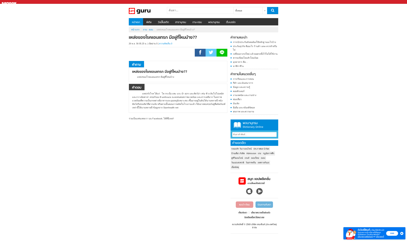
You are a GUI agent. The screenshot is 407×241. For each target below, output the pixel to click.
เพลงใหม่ (255, 158)
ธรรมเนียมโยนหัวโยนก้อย (245, 58)
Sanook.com (9, 2)
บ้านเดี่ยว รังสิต (238, 153)
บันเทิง (236, 103)
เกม (259, 153)
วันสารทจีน (251, 162)
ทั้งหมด (238, 10)
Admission (251, 153)
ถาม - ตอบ (148, 29)
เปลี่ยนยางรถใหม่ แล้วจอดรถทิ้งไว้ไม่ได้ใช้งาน (255, 54)
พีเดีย (149, 22)
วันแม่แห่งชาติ (237, 162)
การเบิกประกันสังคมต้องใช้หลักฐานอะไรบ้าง (254, 42)
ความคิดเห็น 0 (165, 43)
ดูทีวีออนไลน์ (237, 158)
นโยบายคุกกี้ (380, 237)
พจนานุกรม (214, 22)
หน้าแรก (136, 22)
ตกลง (392, 233)
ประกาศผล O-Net (261, 149)
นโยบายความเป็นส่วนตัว (365, 237)
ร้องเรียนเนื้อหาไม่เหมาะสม (254, 217)
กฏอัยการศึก (268, 153)
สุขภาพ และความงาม (243, 111)
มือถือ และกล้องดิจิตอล (244, 107)
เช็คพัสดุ (235, 167)
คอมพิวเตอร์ (239, 91)
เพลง (263, 158)
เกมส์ (247, 158)
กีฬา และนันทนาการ (243, 83)
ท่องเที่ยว (237, 99)
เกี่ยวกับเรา (242, 212)
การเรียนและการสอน (243, 79)
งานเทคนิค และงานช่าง (244, 95)
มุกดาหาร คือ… (240, 62)
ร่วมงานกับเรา (264, 205)
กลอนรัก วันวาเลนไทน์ (241, 149)
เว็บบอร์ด (230, 22)
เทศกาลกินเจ (263, 162)
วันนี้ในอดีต (163, 22)
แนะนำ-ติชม (244, 205)
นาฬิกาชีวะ (238, 66)
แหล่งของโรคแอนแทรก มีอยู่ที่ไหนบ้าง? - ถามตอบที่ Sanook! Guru (145, 11)
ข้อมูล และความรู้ (241, 87)
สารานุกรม (180, 22)
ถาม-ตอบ (197, 22)
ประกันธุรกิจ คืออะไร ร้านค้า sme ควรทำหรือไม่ (255, 48)
